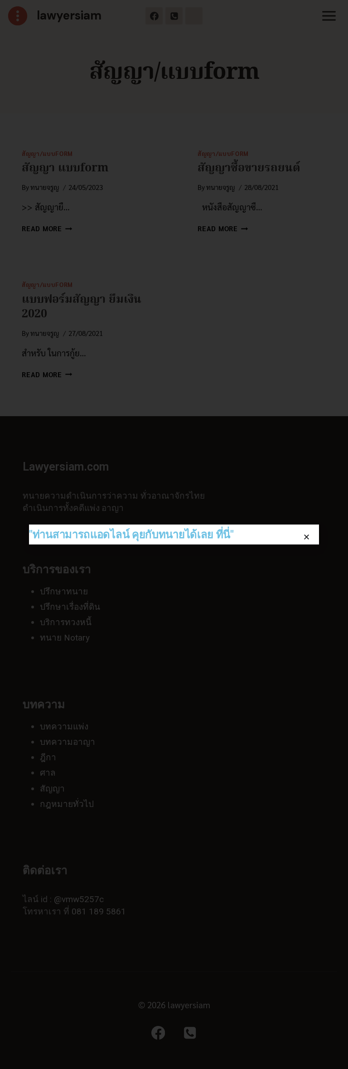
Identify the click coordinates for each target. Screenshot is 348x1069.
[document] (174, 534)
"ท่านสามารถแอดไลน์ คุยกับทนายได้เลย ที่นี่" (131, 534)
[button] (306, 537)
